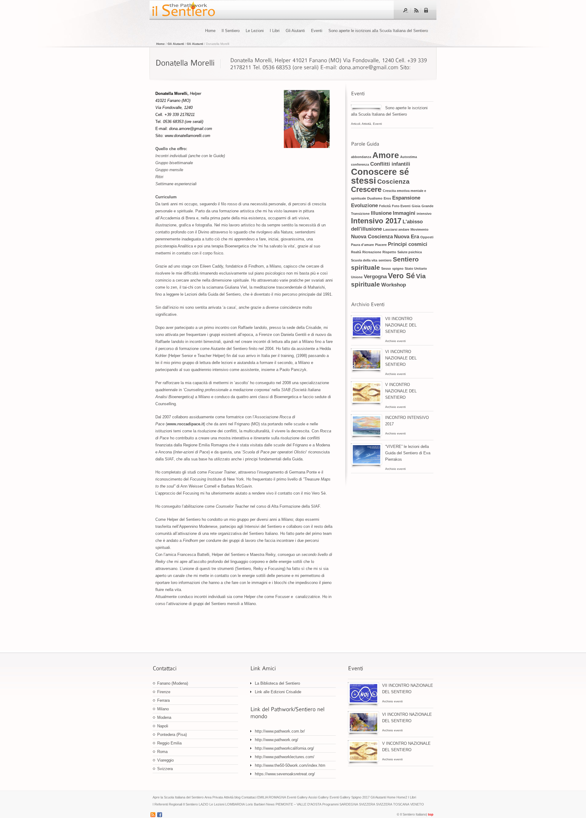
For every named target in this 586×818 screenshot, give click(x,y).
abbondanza (361, 157)
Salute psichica (409, 252)
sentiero (385, 260)
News (270, 804)
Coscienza (393, 181)
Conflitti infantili (390, 164)
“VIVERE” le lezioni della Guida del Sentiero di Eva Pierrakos (407, 453)
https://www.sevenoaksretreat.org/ (285, 774)
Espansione (406, 198)
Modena (164, 717)
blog (237, 797)
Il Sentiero (231, 30)
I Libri (275, 30)
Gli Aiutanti (295, 30)
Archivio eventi (395, 341)
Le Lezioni (255, 30)
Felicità (385, 206)
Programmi (330, 804)
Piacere (381, 245)
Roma (162, 751)
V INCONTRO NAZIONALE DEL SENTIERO (401, 391)
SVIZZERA (367, 804)
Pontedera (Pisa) (172, 734)
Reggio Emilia (169, 743)
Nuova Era (406, 237)
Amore (385, 155)
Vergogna (375, 276)
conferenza (360, 164)
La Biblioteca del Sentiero (277, 683)
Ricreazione (371, 252)
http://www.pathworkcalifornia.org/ (284, 748)
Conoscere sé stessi (380, 176)
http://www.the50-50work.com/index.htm (290, 765)
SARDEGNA (348, 804)
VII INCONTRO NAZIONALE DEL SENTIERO (401, 325)
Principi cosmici (407, 244)
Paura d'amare (362, 245)
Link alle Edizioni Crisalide (278, 692)
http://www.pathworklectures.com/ (284, 757)
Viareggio (165, 760)
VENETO (417, 804)
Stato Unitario (416, 268)
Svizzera (165, 768)
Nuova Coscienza (372, 237)
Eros (387, 198)
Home (210, 30)
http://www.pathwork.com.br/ (280, 731)
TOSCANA (401, 804)
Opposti (426, 237)
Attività (366, 123)
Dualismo (374, 198)
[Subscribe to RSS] (416, 10)
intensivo (424, 213)
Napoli (162, 726)
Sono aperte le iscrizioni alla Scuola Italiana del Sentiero (379, 30)
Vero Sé (401, 276)
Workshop (393, 285)
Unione (357, 277)
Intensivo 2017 (376, 221)
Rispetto (389, 252)
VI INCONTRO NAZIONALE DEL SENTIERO (401, 358)
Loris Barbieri (255, 804)
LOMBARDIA (235, 804)
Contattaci (248, 797)
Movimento (420, 229)
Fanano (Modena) (172, 683)
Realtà (356, 252)
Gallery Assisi (307, 797)
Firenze (163, 692)
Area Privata (213, 797)
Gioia (416, 206)
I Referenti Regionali (167, 804)
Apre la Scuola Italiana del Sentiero (178, 797)
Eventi (316, 30)
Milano (163, 709)
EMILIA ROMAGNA (271, 797)
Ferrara (163, 700)
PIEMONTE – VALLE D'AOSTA (298, 804)
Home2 (401, 797)
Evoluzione (364, 205)
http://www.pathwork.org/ (276, 739)
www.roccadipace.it (185, 424)
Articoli (355, 123)
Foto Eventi (401, 206)
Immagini (404, 213)
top (430, 814)
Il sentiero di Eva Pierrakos (183, 10)
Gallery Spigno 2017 (355, 797)
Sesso (386, 268)
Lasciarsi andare (396, 229)
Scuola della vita (364, 260)
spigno (397, 268)
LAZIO (203, 804)
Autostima (408, 157)
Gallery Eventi (328, 797)
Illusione (381, 213)
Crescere (366, 189)
